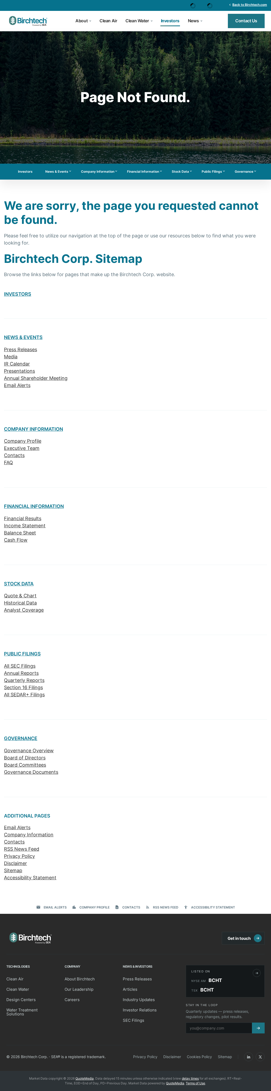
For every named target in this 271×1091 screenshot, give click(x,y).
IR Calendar (17, 364)
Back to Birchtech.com (247, 4)
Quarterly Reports (24, 680)
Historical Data (20, 603)
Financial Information (145, 171)
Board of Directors (25, 757)
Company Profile (22, 441)
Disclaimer (15, 863)
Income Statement (25, 525)
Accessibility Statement (30, 877)
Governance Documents (31, 772)
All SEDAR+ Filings (24, 694)
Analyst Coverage (24, 610)
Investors (25, 171)
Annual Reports (21, 673)
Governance (246, 171)
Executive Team (21, 448)
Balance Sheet (20, 533)
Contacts (14, 455)
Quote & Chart (20, 595)
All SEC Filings (19, 666)
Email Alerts (17, 385)
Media (10, 356)
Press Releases (20, 349)
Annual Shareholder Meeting (35, 378)
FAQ (8, 462)
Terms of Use (195, 1083)
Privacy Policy (19, 856)
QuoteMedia (84, 1078)
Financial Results (22, 518)
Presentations (19, 371)
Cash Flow (16, 540)
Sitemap (13, 870)
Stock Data (182, 171)
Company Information (99, 171)
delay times (190, 1078)
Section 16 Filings (23, 687)
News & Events (58, 171)
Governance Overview (29, 750)
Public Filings (214, 171)
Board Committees (25, 765)
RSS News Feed (21, 849)
